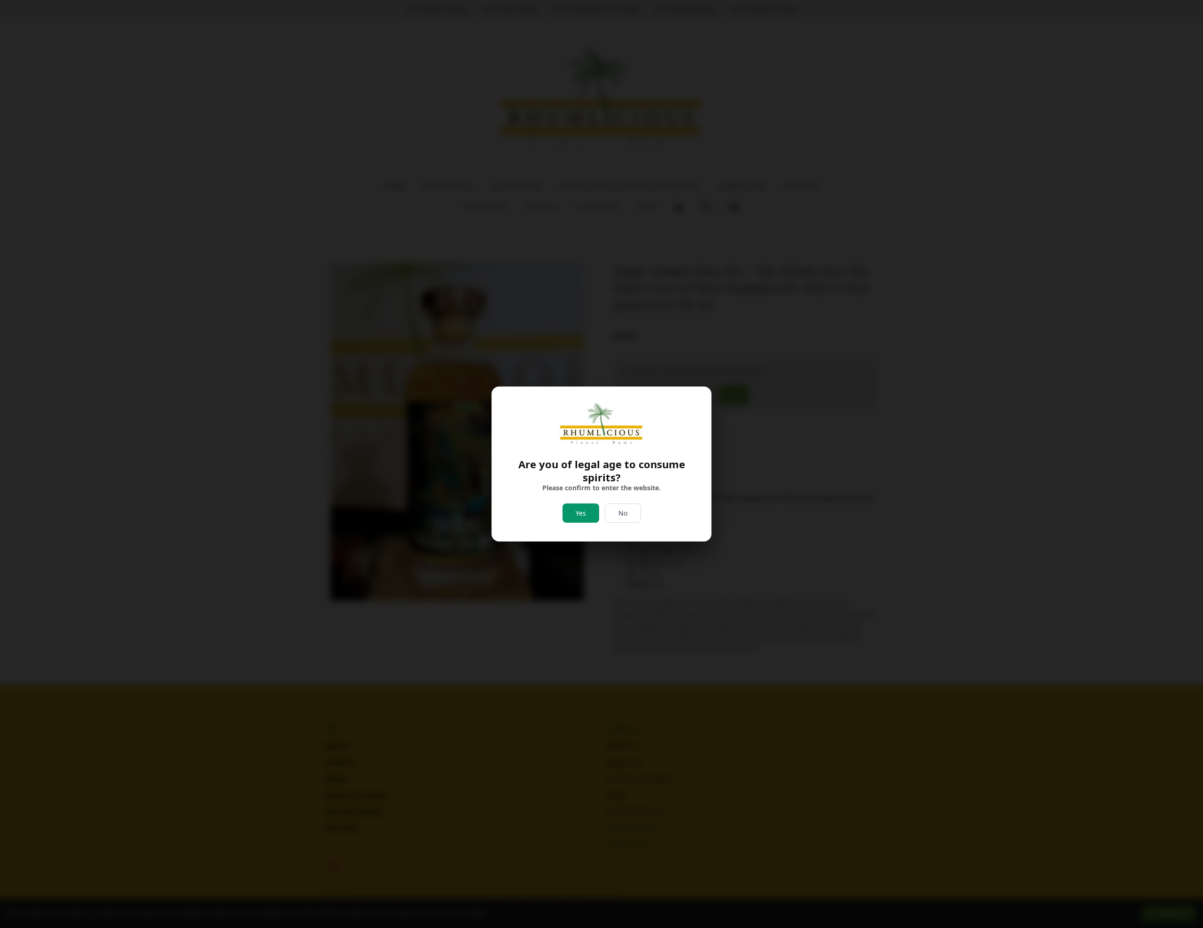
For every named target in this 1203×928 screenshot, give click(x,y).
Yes (581, 513)
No (622, 513)
